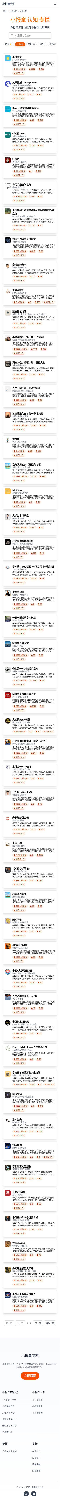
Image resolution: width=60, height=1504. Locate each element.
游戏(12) (53, 44)
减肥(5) (42, 44)
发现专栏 (13, 11)
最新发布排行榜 (9, 1419)
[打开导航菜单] (55, 3)
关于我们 (36, 1451)
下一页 (38, 1323)
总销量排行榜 (8, 1406)
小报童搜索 (37, 1399)
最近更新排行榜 (9, 1425)
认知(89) (20, 44)
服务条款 (36, 1464)
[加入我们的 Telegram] (33, 1493)
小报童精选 (37, 1412)
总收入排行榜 (8, 1412)
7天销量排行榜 (9, 1399)
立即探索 (30, 1376)
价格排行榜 (7, 1432)
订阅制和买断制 (9, 1451)
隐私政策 (36, 1470)
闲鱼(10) (31, 44)
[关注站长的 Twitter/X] (26, 1493)
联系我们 (36, 1457)
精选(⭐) (8, 44)
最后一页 (50, 1323)
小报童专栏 (30, 1355)
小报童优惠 (37, 1406)
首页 (5, 11)
